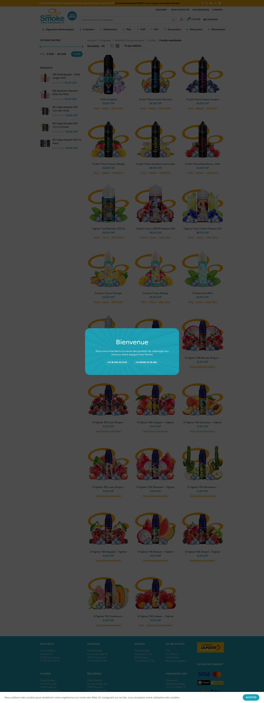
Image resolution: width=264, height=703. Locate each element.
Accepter (251, 697)
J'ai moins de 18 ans (146, 362)
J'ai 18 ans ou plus (117, 362)
